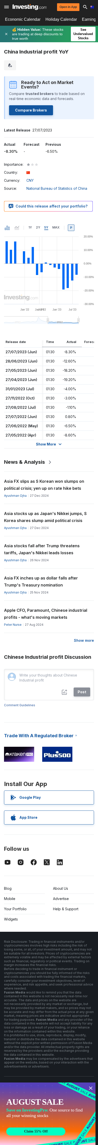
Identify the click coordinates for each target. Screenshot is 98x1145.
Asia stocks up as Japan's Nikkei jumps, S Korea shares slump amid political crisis (45, 517)
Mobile (9, 898)
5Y (46, 227)
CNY (30, 180)
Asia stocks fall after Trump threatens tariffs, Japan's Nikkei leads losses (42, 549)
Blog (8, 888)
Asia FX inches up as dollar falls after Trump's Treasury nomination (41, 582)
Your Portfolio (15, 909)
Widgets (11, 919)
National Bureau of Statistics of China (56, 188)
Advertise (61, 898)
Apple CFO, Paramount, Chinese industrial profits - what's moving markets (45, 614)
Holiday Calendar (61, 19)
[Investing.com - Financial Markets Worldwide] (29, 7)
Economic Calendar (22, 19)
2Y (38, 227)
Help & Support (65, 909)
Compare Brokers (31, 110)
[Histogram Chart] (7, 227)
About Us (60, 888)
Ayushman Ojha (15, 496)
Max (56, 227)
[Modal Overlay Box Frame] (47, 1113)
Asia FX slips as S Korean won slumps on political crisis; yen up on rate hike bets (44, 485)
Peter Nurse (13, 624)
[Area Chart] (17, 227)
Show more (84, 640)
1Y (30, 227)
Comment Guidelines (19, 705)
